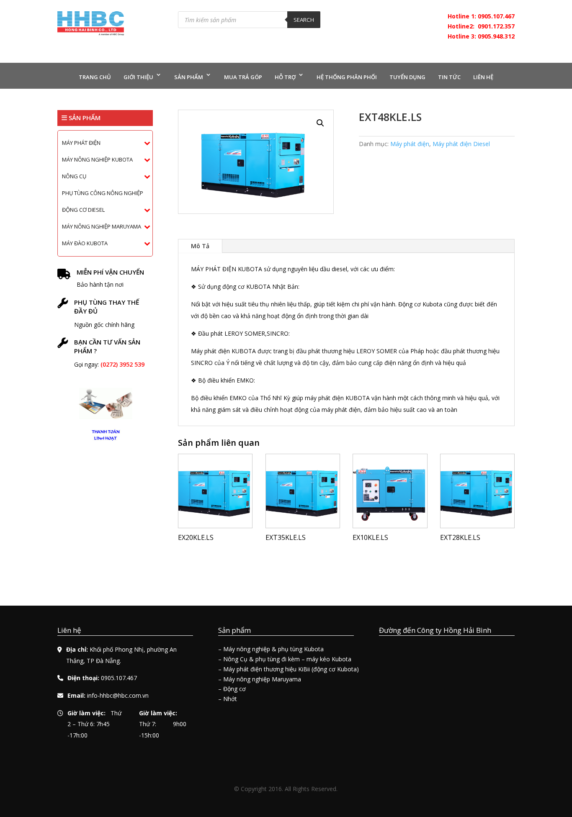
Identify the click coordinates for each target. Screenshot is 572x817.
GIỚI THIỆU (138, 77)
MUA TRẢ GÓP (243, 77)
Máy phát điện (409, 144)
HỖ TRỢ (285, 77)
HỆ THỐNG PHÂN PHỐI (347, 77)
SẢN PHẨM (188, 77)
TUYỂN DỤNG (407, 77)
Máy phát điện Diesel (461, 144)
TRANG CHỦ (95, 77)
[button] (320, 123)
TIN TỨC (449, 77)
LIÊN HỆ (483, 77)
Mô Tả (200, 246)
